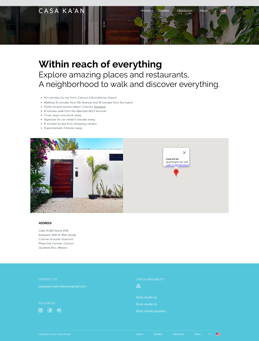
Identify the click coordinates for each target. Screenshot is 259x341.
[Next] (236, 25)
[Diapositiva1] (129, 34)
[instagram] (40, 310)
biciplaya (99, 106)
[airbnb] (138, 286)
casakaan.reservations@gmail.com (62, 286)
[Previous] (22, 25)
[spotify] (59, 310)
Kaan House (64, 334)
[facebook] (50, 310)
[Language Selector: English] (220, 11)
